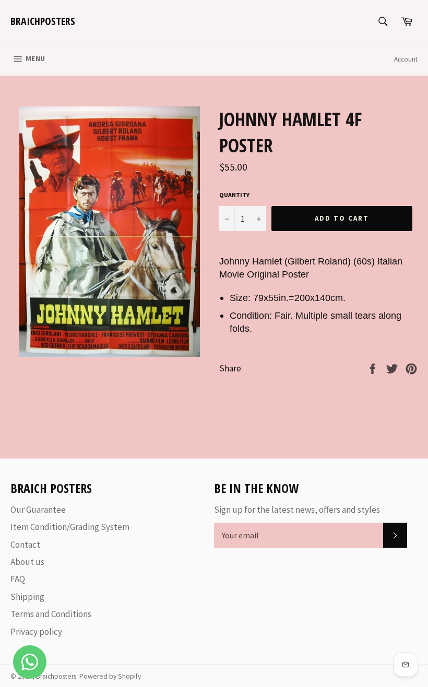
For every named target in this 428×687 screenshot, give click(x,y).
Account (406, 59)
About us (27, 562)
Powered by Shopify (110, 676)
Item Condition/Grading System (69, 527)
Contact (25, 544)
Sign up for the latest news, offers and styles (297, 509)
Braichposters (42, 21)
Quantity (234, 195)
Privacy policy (36, 631)
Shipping (27, 596)
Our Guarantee (38, 509)
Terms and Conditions (50, 614)
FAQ (17, 579)
